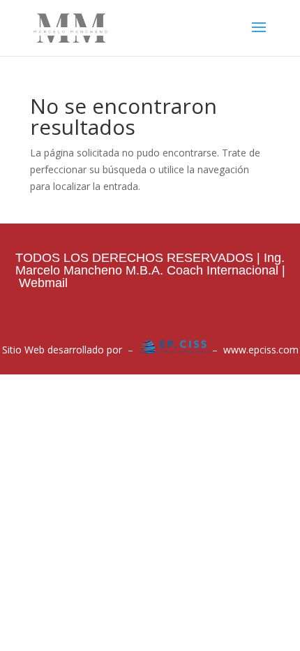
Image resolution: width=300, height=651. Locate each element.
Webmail (43, 283)
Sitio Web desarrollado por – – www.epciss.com (150, 349)
